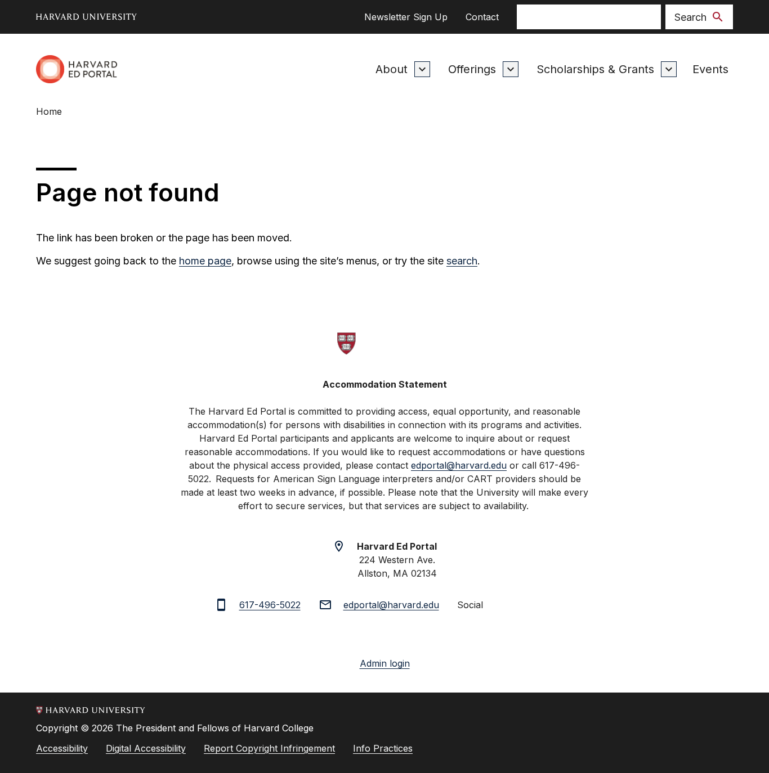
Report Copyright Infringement (269, 748)
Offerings (472, 69)
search (461, 261)
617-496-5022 (270, 604)
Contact (482, 17)
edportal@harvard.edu (391, 604)
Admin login (385, 663)
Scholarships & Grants (595, 69)
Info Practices (383, 748)
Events (710, 69)
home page (205, 261)
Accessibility (62, 748)
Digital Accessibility (146, 748)
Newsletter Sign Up (406, 17)
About (391, 69)
